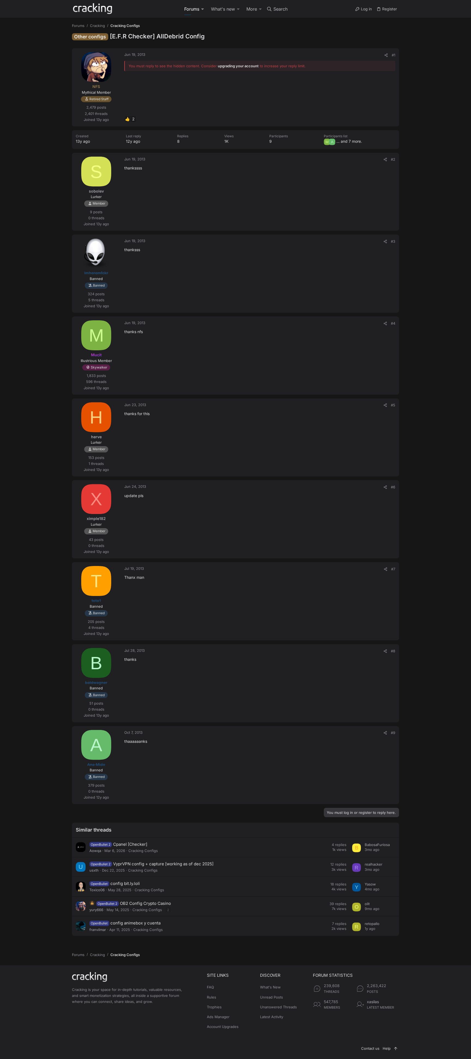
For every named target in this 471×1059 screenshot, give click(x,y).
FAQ (210, 987)
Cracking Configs (143, 850)
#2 (393, 159)
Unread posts (271, 997)
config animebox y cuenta (135, 923)
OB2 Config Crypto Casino (145, 903)
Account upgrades (222, 1026)
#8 (393, 651)
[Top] (395, 1048)
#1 (393, 55)
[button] (203, 9)
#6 (393, 487)
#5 (393, 405)
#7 (393, 569)
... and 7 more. (349, 141)
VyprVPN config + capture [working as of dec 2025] (163, 863)
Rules (211, 997)
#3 (393, 241)
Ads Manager (218, 1017)
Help (387, 1048)
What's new (270, 987)
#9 (393, 733)
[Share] (386, 55)
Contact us (370, 1048)
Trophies (214, 1007)
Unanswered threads (278, 1007)
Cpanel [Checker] (130, 844)
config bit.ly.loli (125, 883)
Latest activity (271, 1017)
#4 (393, 323)
